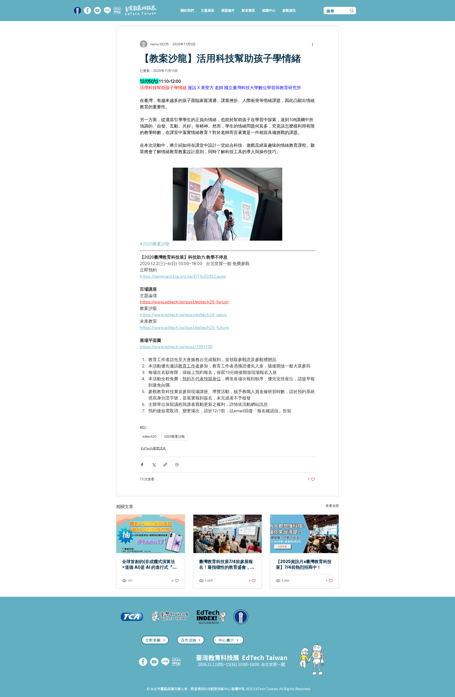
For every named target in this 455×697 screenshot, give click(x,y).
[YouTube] (97, 10)
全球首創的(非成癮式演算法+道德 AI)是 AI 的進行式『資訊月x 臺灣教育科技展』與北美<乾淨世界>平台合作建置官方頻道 (150, 564)
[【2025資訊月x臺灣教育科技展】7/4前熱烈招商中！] (304, 534)
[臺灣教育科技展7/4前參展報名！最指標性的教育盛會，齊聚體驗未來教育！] (227, 534)
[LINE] (107, 10)
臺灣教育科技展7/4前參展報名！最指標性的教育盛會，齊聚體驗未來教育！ (227, 564)
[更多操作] (312, 44)
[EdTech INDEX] (117, 10)
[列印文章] (177, 464)
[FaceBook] (87, 10)
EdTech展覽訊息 (153, 448)
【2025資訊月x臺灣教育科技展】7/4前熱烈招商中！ (304, 564)
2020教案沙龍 (174, 436)
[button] (207, 10)
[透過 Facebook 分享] (142, 464)
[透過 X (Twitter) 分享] (153, 464)
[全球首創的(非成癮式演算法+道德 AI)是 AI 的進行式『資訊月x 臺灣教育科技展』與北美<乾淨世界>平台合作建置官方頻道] (150, 534)
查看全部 (332, 506)
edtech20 (149, 436)
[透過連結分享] (165, 464)
